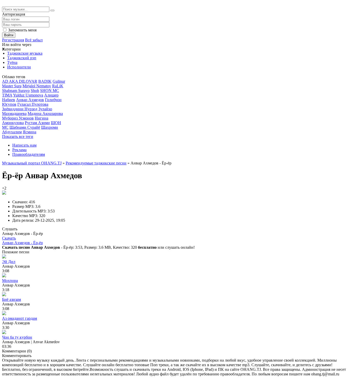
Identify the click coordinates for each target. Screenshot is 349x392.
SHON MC (49, 90)
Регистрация (13, 40)
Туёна (12, 62)
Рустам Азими (37, 123)
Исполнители (19, 67)
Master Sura (11, 86)
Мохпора (10, 280)
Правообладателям (28, 154)
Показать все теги (17, 136)
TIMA (7, 95)
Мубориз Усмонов (18, 118)
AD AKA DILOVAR (19, 81)
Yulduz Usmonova (28, 95)
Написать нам (24, 145)
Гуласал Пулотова (32, 104)
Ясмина (29, 132)
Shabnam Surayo (16, 90)
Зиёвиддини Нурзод (19, 109)
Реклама (19, 150)
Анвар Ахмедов (30, 100)
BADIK (45, 81)
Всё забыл (34, 40)
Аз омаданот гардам (19, 318)
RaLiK (57, 86)
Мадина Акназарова (45, 113)
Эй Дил (8, 261)
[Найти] (52, 10)
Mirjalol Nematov (36, 86)
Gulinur (59, 81)
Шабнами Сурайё (24, 127)
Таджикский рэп (21, 58)
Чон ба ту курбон (17, 337)
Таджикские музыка (24, 53)
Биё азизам (11, 299)
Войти (8, 35)
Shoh (35, 90)
